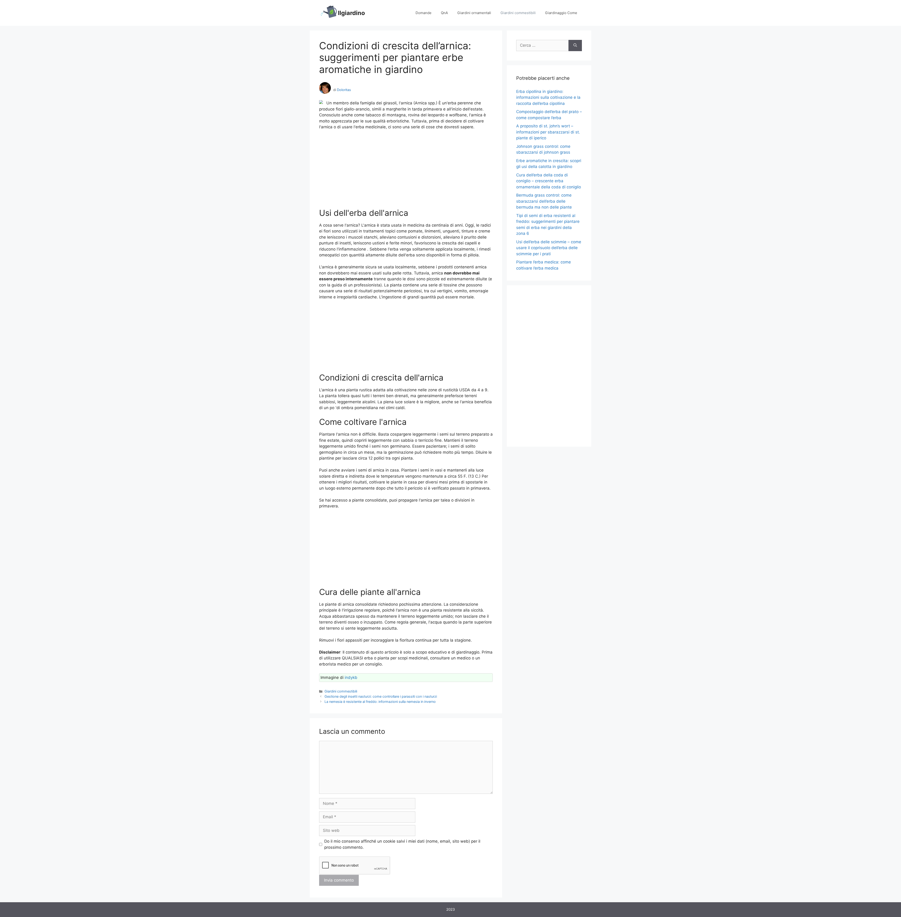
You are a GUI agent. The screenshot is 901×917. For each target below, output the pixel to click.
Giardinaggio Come (561, 13)
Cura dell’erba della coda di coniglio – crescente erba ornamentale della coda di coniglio (548, 181)
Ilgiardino (351, 12)
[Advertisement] (406, 169)
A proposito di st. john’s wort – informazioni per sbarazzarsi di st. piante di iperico (548, 132)
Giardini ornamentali (474, 13)
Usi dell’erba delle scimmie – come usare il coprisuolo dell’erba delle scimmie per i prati (548, 248)
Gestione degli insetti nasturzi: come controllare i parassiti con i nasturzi (381, 696)
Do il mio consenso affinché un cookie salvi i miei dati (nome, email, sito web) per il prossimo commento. (402, 844)
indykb (351, 677)
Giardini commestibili (518, 13)
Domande (423, 13)
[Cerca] (575, 45)
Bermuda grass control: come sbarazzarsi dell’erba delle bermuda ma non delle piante (544, 201)
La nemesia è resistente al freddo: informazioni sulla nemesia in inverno (380, 702)
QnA (444, 13)
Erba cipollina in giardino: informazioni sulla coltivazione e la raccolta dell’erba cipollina (548, 97)
